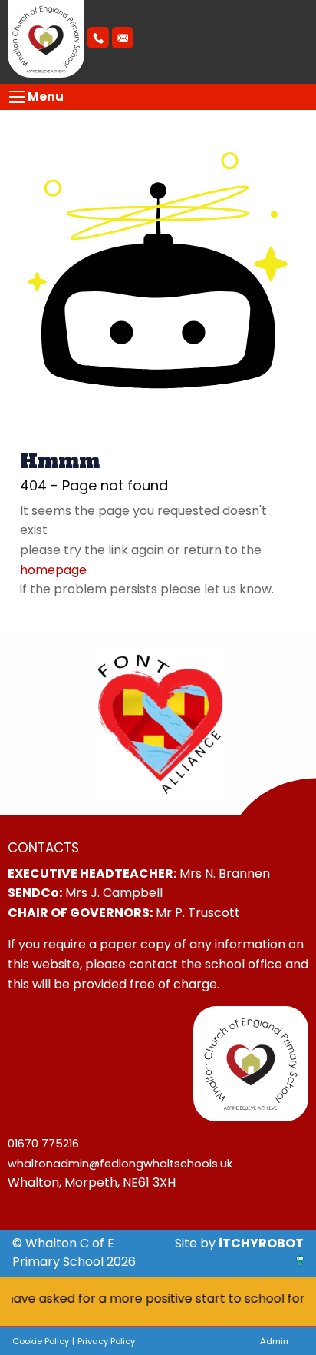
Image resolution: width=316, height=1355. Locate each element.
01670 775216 (43, 1143)
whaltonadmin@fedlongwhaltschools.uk (120, 1163)
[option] (158, 725)
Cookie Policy (40, 1341)
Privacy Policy (106, 1341)
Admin (274, 1341)
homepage (53, 570)
